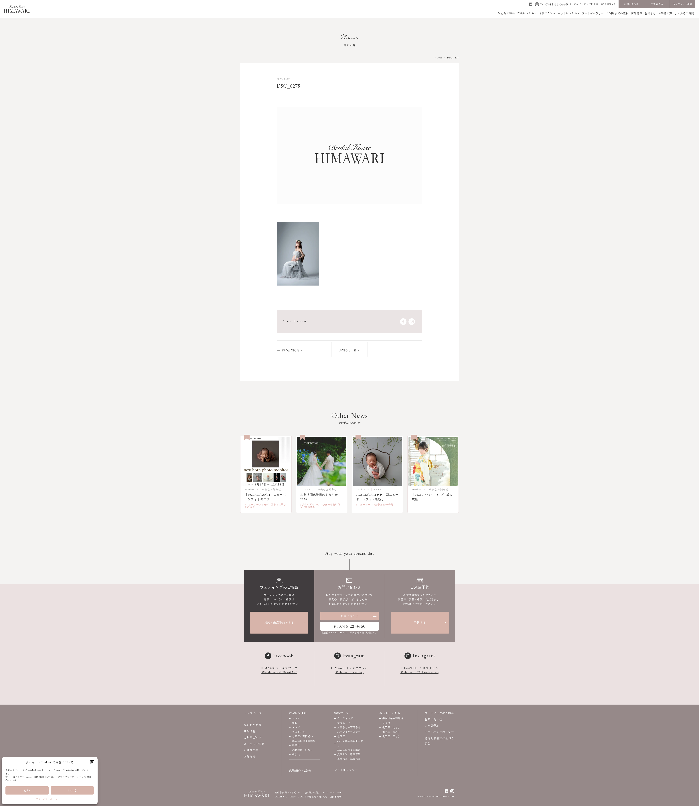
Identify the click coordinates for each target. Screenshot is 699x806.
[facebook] (531, 4)
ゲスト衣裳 (298, 731)
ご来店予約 (657, 4)
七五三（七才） (391, 727)
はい (27, 790)
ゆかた (296, 754)
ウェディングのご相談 (439, 713)
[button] (92, 762)
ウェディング (345, 718)
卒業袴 (386, 722)
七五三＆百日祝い (302, 736)
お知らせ (250, 756)
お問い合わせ (631, 4)
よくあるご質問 (254, 744)
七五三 (341, 736)
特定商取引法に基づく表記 (439, 740)
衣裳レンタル (298, 713)
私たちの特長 (253, 725)
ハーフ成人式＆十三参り (350, 743)
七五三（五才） (391, 731)
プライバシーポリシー (48, 799)
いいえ (72, 790)
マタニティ (343, 722)
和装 (294, 722)
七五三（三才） (391, 736)
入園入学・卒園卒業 (349, 754)
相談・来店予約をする (279, 622)
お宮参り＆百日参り (349, 727)
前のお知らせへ (292, 350)
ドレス (296, 718)
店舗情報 (250, 731)
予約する (420, 622)
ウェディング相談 (682, 4)
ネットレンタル (389, 713)
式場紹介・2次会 (300, 770)
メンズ (296, 727)
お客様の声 (251, 750)
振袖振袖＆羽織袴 (392, 718)
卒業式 (296, 745)
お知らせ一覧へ (349, 350)
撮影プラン (341, 713)
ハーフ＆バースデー (349, 731)
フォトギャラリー (346, 770)
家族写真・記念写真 (349, 758)
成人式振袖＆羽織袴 (303, 740)
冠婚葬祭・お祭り (302, 749)
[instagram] (537, 4)
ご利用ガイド (253, 737)
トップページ (253, 713)
